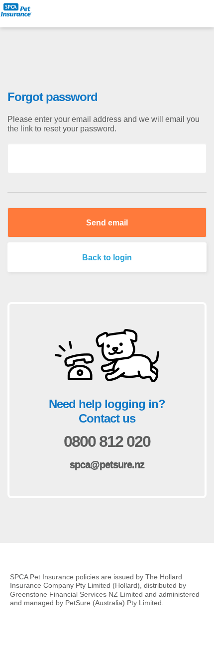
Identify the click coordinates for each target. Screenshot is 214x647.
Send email (107, 222)
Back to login (107, 257)
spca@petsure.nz (107, 464)
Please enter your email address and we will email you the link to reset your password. (103, 124)
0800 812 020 (107, 441)
